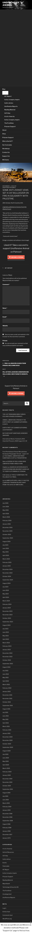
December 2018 (7, 813)
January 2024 (7, 608)
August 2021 (6, 709)
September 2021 (8, 705)
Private (5, 340)
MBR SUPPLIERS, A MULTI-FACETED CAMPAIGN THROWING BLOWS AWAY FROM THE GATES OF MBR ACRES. (16, 483)
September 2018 (8, 820)
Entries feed (6, 911)
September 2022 (8, 663)
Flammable (6, 866)
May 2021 (5, 719)
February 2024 (7, 604)
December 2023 (7, 611)
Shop (4, 134)
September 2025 (8, 538)
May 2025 (6, 552)
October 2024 (7, 576)
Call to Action (8, 103)
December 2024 (7, 569)
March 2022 (6, 684)
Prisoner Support (10, 126)
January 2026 (7, 524)
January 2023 (7, 649)
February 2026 (7, 520)
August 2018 (6, 824)
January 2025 (7, 566)
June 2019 (6, 800)
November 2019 (7, 782)
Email (5, 317)
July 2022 (5, 670)
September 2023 (8, 621)
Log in (4, 908)
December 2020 (7, 737)
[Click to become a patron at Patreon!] (16, 259)
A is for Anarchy (9, 116)
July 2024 (5, 587)
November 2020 (7, 740)
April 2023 (6, 639)
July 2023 (5, 628)
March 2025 (6, 559)
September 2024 (8, 580)
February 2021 (7, 730)
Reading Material (9, 110)
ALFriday (7, 113)
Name (5, 308)
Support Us (6, 156)
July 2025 (5, 545)
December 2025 (7, 527)
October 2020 (7, 744)
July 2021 (5, 712)
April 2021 (6, 723)
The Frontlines (9, 123)
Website (5, 325)
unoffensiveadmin (9, 187)
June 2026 (6, 506)
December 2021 (7, 695)
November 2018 (7, 817)
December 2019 (7, 779)
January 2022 (7, 691)
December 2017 (7, 834)
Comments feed (7, 915)
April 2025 (6, 555)
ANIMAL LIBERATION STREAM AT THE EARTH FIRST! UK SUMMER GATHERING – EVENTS (15, 422)
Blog (3, 89)
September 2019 (8, 789)
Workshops (6, 148)
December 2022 (7, 653)
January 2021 (6, 733)
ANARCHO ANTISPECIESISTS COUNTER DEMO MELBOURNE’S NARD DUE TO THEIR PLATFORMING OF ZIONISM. (16, 469)
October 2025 (7, 534)
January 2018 (6, 831)
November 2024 (7, 573)
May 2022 (6, 677)
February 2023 (7, 646)
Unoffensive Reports (10, 106)
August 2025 (6, 541)
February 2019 (7, 806)
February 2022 (7, 688)
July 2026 (5, 503)
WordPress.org (7, 918)
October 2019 (7, 786)
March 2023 (6, 642)
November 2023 (7, 615)
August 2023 (6, 625)
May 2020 (6, 761)
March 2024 (6, 601)
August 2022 (6, 667)
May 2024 (6, 594)
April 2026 (6, 513)
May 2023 (6, 635)
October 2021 (7, 702)
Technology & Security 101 (11, 887)
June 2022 (6, 674)
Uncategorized (7, 894)
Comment (6, 284)
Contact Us (6, 152)
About (4, 130)
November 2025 (7, 531)
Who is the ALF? (7, 141)
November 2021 (7, 698)
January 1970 (6, 838)
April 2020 (6, 765)
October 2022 (7, 660)
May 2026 (6, 510)
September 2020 (8, 747)
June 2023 (6, 632)
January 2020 (7, 775)
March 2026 (6, 517)
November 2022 (7, 656)
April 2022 (6, 681)
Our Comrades (7, 145)
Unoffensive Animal (11, 3)
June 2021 (6, 716)
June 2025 (6, 548)
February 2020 (7, 772)
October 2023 (7, 618)
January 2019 (6, 810)
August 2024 (6, 583)
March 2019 (6, 803)
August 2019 (6, 793)
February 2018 (7, 827)
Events (5, 862)
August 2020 (6, 751)
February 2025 (7, 562)
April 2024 (6, 597)
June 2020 (6, 758)
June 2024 (6, 590)
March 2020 (6, 768)
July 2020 (5, 754)
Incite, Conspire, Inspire (12, 99)
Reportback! (6, 883)
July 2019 (5, 796)
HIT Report (8, 96)
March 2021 (6, 726)
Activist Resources (8, 852)
